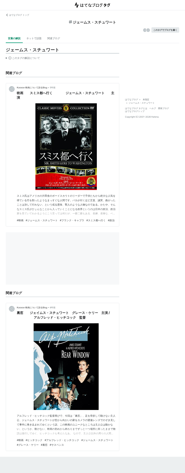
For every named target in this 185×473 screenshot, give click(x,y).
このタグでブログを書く (165, 30)
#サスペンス (57, 444)
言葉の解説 (14, 38)
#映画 (20, 220)
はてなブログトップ (135, 111)
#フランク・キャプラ (72, 220)
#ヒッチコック (34, 440)
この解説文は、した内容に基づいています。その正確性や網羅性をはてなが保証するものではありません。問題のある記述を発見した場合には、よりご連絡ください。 (23, 58)
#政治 (111, 220)
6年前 (52, 307)
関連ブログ (53, 38)
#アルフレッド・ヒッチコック (62, 440)
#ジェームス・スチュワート (42, 220)
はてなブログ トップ (19, 15)
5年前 (52, 87)
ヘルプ (152, 108)
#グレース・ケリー (28, 444)
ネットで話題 (34, 38)
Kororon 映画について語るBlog (32, 87)
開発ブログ (163, 108)
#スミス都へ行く (96, 220)
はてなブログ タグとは (136, 108)
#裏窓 (44, 444)
